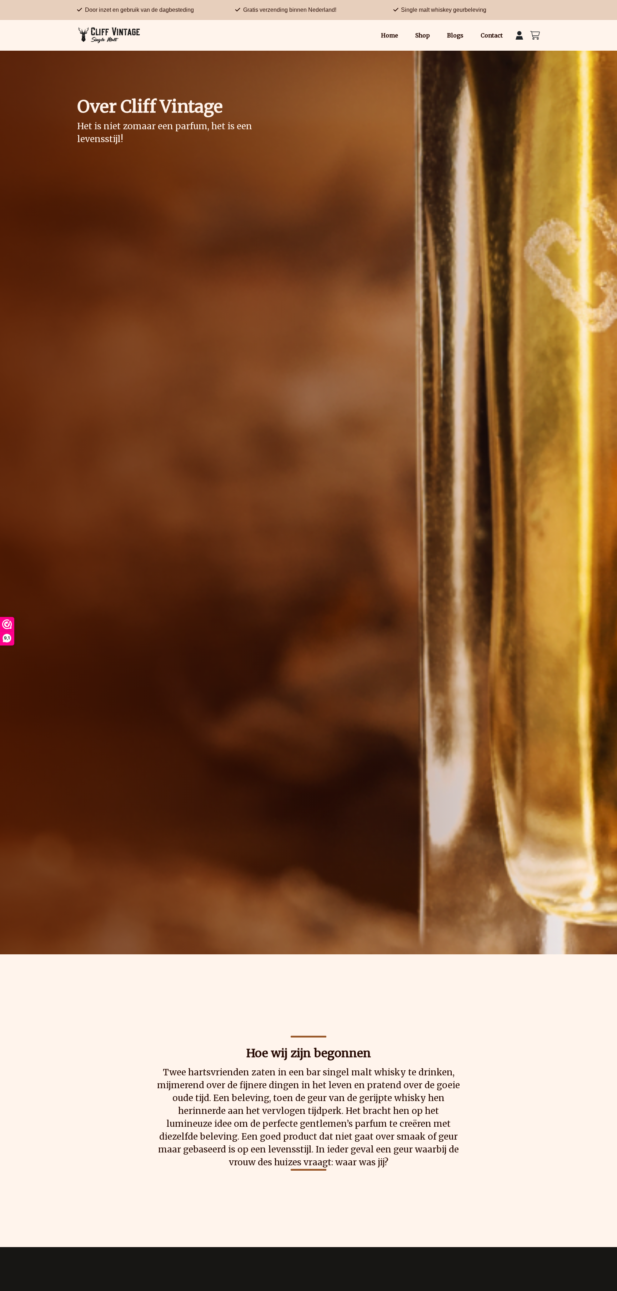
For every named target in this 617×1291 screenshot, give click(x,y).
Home (389, 35)
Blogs (455, 35)
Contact (492, 35)
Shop (422, 35)
